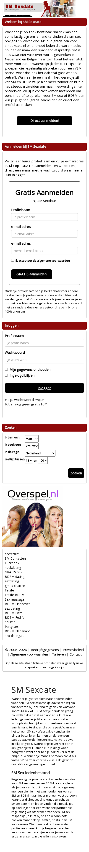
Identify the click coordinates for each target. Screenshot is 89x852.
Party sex (11, 626)
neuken (10, 622)
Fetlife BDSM (14, 595)
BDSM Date (14, 613)
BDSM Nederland (18, 631)
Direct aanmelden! (44, 120)
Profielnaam (20, 209)
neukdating (13, 567)
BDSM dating (14, 576)
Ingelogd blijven (21, 375)
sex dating (12, 608)
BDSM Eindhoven (18, 604)
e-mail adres (21, 226)
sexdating (12, 581)
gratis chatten (15, 586)
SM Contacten (15, 558)
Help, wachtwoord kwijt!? (24, 399)
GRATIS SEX (13, 572)
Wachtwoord (15, 352)
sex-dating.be (14, 635)
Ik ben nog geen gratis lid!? (26, 404)
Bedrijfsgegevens (45, 649)
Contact (76, 654)
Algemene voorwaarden (29, 654)
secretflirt (12, 554)
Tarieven (59, 654)
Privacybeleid (73, 649)
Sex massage (14, 599)
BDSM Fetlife (14, 617)
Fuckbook (12, 563)
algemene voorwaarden (53, 260)
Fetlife (9, 590)
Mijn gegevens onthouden (29, 369)
